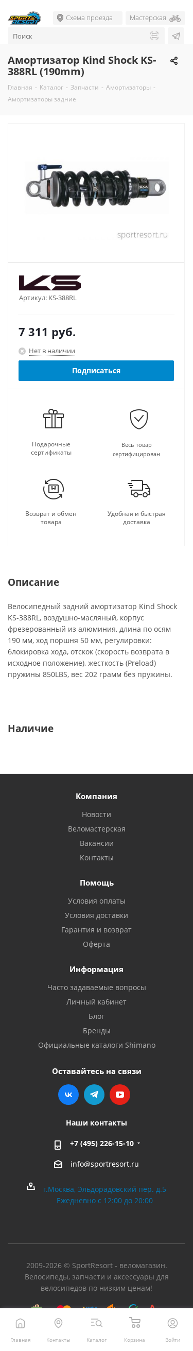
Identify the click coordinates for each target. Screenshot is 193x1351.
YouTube (120, 1094)
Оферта (96, 944)
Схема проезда (89, 17)
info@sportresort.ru (105, 1164)
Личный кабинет (96, 1002)
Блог (96, 1016)
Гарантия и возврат (96, 929)
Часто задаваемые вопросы (96, 987)
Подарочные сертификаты (51, 448)
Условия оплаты (97, 901)
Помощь (97, 882)
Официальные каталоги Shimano (96, 1045)
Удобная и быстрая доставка (137, 518)
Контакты (97, 857)
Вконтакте (68, 1094)
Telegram (94, 1094)
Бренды (97, 1030)
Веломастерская (97, 829)
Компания (96, 796)
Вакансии (97, 843)
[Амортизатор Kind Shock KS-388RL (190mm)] (96, 188)
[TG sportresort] (176, 36)
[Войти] (172, 1323)
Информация (96, 969)
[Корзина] (134, 1323)
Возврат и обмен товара (51, 518)
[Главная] (20, 1323)
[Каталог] (96, 1323)
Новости (96, 814)
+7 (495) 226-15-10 (102, 1143)
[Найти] (154, 36)
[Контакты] (58, 1323)
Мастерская (148, 17)
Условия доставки (96, 915)
